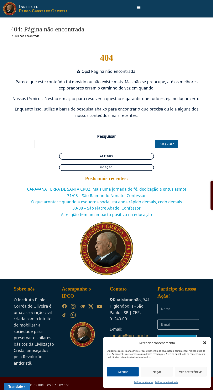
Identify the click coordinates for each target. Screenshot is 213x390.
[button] (205, 343)
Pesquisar (106, 136)
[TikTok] (64, 315)
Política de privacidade (166, 382)
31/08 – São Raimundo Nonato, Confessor (106, 195)
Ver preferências (190, 372)
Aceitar (123, 372)
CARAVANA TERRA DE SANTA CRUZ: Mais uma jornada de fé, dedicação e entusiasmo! (106, 189)
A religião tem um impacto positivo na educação (106, 214)
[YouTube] (99, 306)
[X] (90, 306)
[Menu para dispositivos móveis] (137, 9)
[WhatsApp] (73, 315)
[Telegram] (82, 306)
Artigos (106, 156)
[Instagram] (73, 306)
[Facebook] (64, 306)
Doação (106, 167)
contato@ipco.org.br (129, 335)
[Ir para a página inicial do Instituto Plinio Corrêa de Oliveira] (82, 334)
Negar (156, 372)
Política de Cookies (143, 382)
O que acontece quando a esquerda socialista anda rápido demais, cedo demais (106, 202)
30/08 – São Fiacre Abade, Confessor (106, 208)
